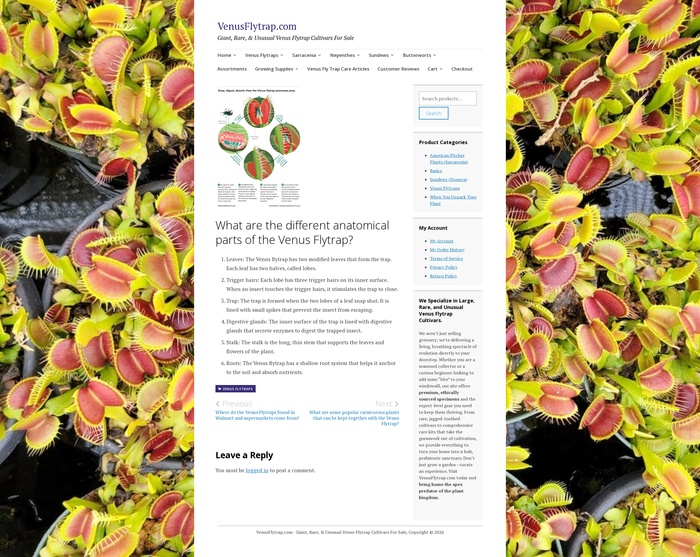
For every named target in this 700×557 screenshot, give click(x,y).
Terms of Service (446, 258)
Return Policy (443, 276)
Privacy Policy (443, 267)
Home (224, 55)
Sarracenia (304, 55)
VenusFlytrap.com (257, 26)
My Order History (447, 250)
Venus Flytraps (261, 55)
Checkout (462, 69)
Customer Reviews (398, 69)
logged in (257, 470)
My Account (442, 241)
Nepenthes (342, 55)
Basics (436, 171)
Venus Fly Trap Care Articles (338, 69)
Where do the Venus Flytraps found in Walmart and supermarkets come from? (257, 410)
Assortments (232, 69)
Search (433, 113)
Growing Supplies (274, 69)
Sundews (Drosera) (448, 179)
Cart (433, 69)
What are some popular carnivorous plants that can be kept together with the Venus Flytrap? (354, 413)
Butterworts (417, 55)
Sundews (379, 55)
